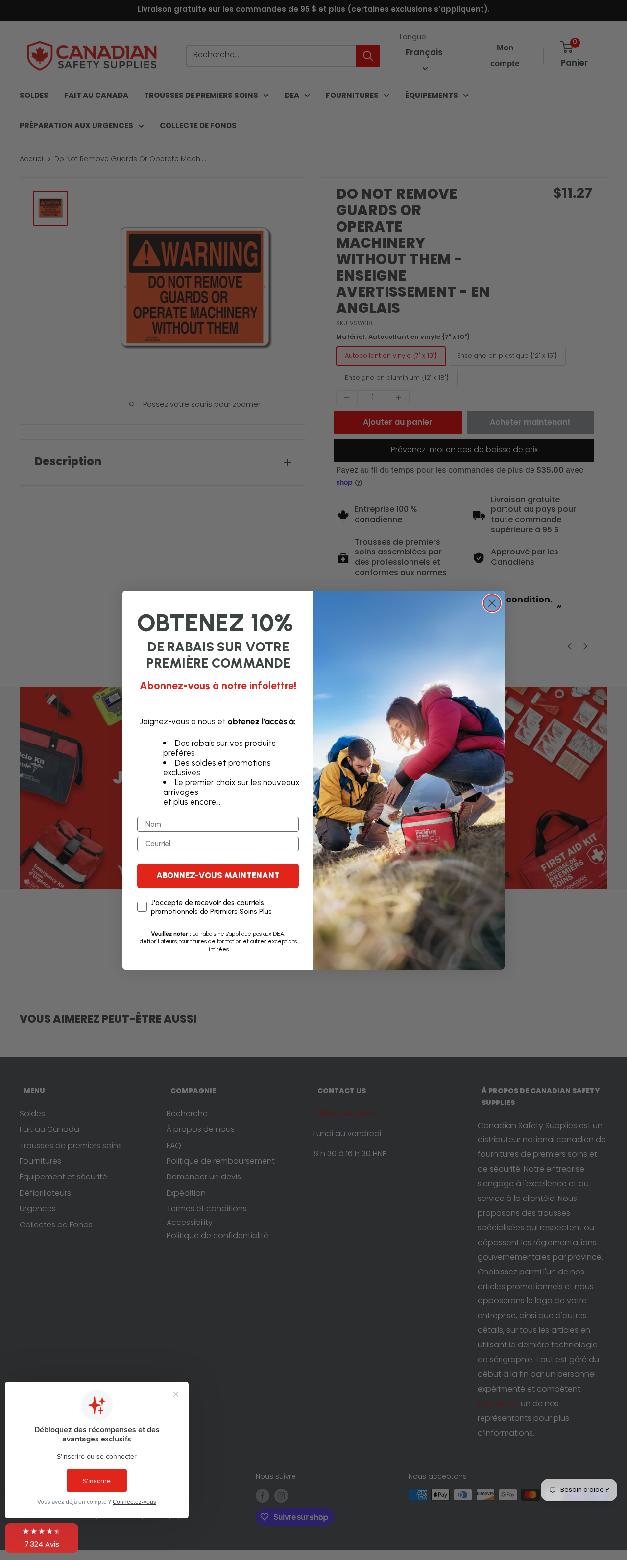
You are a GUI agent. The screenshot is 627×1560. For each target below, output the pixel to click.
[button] (41, 1538)
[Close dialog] (492, 603)
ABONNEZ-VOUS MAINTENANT (218, 875)
